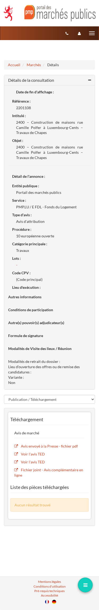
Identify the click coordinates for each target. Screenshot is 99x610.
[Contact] (66, 33)
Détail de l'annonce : (28, 176)
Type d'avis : (22, 215)
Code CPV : (21, 273)
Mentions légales (49, 582)
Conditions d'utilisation (50, 586)
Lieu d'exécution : (26, 287)
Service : (19, 200)
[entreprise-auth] (79, 33)
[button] (49, 80)
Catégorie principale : (29, 244)
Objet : (17, 140)
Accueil (14, 65)
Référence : (21, 101)
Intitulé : (19, 115)
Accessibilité (49, 595)
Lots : (16, 258)
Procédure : (21, 229)
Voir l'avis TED (33, 454)
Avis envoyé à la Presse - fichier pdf (49, 446)
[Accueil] (49, 13)
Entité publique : (25, 186)
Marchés (34, 65)
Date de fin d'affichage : (35, 92)
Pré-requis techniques (49, 591)
